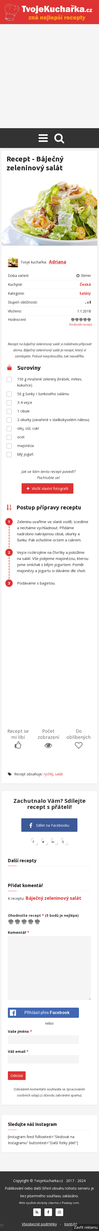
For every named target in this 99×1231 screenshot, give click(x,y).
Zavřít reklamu (86, 1227)
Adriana (57, 262)
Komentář (18, 932)
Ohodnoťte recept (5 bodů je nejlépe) (43, 915)
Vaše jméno (20, 1031)
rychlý (48, 774)
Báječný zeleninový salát (53, 898)
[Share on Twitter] (44, 842)
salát (59, 774)
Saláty (85, 293)
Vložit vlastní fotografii (49, 488)
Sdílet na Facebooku (52, 825)
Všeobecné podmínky (39, 1224)
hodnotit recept (80, 324)
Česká (85, 284)
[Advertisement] (49, 76)
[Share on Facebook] (34, 842)
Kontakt (70, 1224)
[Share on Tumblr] (64, 842)
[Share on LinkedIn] (54, 842)
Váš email (18, 1051)
